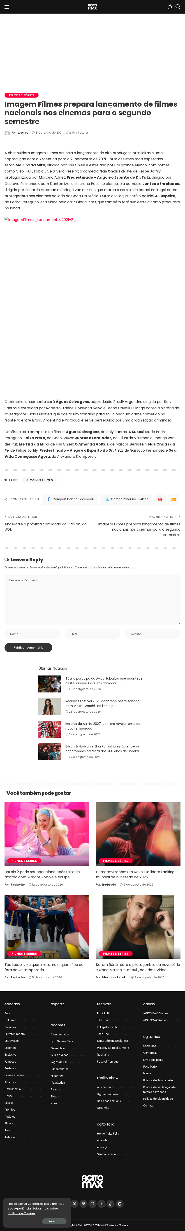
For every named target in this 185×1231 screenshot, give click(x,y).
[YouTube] (101, 1204)
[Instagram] (92, 1204)
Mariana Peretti (114, 977)
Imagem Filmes (41, 480)
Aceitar (54, 1221)
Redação (18, 884)
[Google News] (120, 1204)
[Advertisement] (92, 47)
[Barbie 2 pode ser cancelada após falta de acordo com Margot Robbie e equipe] (47, 834)
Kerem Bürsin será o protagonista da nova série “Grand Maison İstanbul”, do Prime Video (138, 967)
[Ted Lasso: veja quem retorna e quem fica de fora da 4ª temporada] (47, 927)
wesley (23, 132)
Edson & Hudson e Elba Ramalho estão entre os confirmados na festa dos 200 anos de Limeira (102, 748)
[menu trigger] (9, 7)
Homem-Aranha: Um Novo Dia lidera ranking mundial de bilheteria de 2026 (135, 874)
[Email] (173, 499)
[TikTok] (110, 1204)
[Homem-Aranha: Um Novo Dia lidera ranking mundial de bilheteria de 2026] (138, 834)
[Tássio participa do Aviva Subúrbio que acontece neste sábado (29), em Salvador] (49, 683)
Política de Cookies (21, 1213)
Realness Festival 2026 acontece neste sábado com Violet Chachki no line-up (102, 703)
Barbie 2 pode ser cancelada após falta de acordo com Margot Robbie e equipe (42, 874)
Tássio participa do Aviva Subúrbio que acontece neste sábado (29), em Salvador (104, 680)
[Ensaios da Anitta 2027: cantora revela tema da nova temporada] (49, 729)
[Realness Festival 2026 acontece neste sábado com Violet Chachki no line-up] (49, 706)
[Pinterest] (160, 499)
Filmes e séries (21, 95)
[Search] (177, 7)
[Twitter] (74, 1204)
